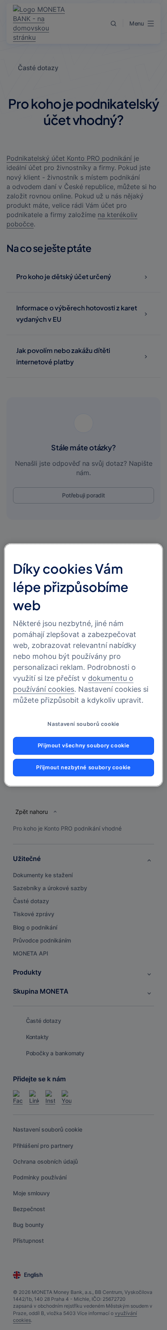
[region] (83, 664)
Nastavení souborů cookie (83, 724)
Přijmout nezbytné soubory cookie (83, 767)
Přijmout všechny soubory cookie (84, 745)
